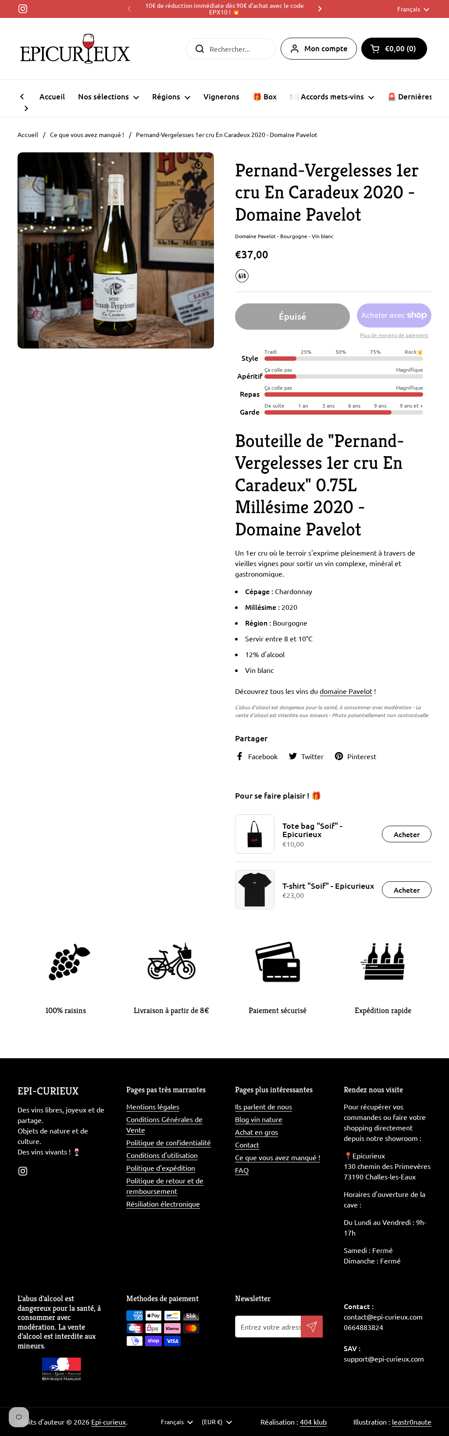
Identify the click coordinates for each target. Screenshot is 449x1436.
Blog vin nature (258, 1119)
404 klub (313, 1421)
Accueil (28, 134)
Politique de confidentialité (168, 1142)
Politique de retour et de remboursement (164, 1185)
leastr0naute (411, 1421)
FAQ (242, 1169)
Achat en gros (256, 1131)
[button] (394, 49)
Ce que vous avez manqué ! (87, 134)
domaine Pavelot (346, 690)
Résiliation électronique (163, 1203)
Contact (247, 1144)
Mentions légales (152, 1106)
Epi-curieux (108, 1421)
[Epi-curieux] (75, 48)
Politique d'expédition (160, 1167)
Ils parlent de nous (263, 1106)
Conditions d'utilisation (162, 1155)
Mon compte (326, 48)
